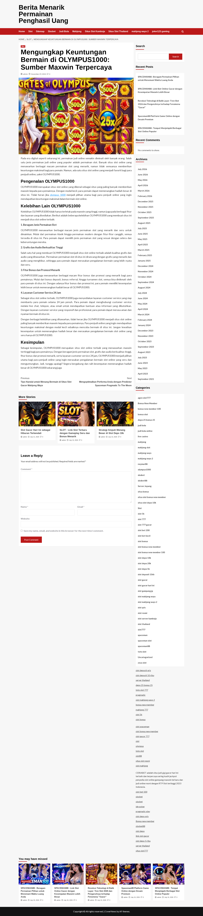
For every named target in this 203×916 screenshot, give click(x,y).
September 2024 (146, 282)
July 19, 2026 (73, 440)
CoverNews (110, 911)
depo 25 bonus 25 (146, 420)
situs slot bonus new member (152, 497)
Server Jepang (144, 486)
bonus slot (143, 414)
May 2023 (142, 368)
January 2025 (144, 260)
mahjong (142, 442)
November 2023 (145, 336)
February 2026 (145, 196)
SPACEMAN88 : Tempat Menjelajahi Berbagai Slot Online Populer (159, 130)
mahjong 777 (142, 709)
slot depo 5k (144, 569)
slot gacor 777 (142, 736)
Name (24, 506)
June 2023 (143, 363)
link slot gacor (142, 836)
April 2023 (143, 373)
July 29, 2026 (34, 900)
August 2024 (144, 287)
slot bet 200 (144, 530)
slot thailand (144, 624)
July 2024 (142, 293)
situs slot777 (142, 850)
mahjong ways (144, 453)
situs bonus (143, 491)
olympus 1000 (57, 194)
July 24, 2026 (101, 900)
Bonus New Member (147, 403)
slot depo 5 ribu (143, 841)
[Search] (182, 31)
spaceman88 (144, 646)
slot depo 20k (144, 563)
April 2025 (143, 244)
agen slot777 (144, 398)
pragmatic (141, 695)
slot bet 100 (141, 791)
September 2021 (146, 379)
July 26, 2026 (68, 900)
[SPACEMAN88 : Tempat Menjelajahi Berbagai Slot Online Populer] (168, 874)
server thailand (143, 680)
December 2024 (145, 266)
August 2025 (144, 223)
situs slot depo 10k (147, 502)
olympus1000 (144, 469)
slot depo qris (142, 816)
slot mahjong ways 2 (147, 602)
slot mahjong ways (146, 596)
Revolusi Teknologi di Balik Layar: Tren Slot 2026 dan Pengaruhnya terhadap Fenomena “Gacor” (159, 104)
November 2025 (145, 207)
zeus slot (142, 662)
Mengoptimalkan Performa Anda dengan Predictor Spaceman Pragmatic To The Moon (105, 381)
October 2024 (144, 277)
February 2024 (145, 320)
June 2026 (143, 174)
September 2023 (146, 346)
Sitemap (40, 31)
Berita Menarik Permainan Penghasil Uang (43, 14)
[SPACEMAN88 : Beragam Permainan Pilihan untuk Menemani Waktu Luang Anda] (34, 874)
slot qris (142, 607)
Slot (30, 31)
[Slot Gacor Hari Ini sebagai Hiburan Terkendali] (37, 414)
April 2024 (143, 309)
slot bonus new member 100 (151, 552)
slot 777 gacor (145, 524)
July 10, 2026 (112, 437)
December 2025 (145, 201)
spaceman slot (145, 640)
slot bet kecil (144, 536)
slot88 (139, 756)
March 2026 (143, 190)
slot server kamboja (147, 618)
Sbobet (52, 31)
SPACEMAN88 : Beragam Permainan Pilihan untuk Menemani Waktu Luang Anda (158, 78)
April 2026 (143, 185)
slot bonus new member (149, 547)
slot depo (140, 831)
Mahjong (76, 31)
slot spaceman (142, 726)
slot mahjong (142, 765)
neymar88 (142, 464)
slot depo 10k (144, 558)
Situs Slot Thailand (118, 31)
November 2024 (145, 271)
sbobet (141, 475)
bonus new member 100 (149, 409)
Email (80, 506)
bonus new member (145, 704)
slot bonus (143, 541)
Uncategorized (145, 657)
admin (25, 74)
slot (137, 741)
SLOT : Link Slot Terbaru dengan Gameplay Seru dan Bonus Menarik (75, 433)
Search (140, 46)
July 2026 (142, 169)
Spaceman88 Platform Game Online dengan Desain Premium (159, 118)
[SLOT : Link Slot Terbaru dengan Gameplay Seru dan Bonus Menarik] (76, 414)
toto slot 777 (142, 690)
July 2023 (142, 357)
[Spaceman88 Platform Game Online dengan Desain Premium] (135, 874)
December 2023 (145, 330)
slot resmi (142, 613)
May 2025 (142, 239)
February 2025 (145, 255)
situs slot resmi (143, 761)
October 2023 (144, 341)
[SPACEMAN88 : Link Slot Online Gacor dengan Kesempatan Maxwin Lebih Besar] (68, 874)
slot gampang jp (145, 591)
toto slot (142, 651)
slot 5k (141, 513)
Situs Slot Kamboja (95, 31)
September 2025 (146, 217)
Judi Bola (64, 31)
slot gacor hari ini (146, 585)
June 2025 (143, 233)
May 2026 (142, 180)
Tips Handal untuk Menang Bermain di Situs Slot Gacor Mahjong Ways (46, 381)
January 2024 (144, 325)
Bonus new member (145, 821)
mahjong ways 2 (140, 31)
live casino (143, 436)
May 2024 (142, 303)
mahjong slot (144, 447)
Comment (26, 469)
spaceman (142, 635)
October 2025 (144, 212)
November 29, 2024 (38, 74)
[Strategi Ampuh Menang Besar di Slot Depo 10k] (115, 414)
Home (22, 31)
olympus (140, 746)
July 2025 (142, 228)
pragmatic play (143, 811)
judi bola (142, 425)
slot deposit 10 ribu (145, 675)
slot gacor (142, 580)
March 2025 (143, 250)
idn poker (140, 806)
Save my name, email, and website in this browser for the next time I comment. (64, 530)
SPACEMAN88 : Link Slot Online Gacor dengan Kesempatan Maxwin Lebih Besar (160, 90)
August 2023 (144, 352)
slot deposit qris (143, 670)
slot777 (141, 629)
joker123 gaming (160, 31)
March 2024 (143, 314)
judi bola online (145, 431)
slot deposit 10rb (146, 574)
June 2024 (143, 298)
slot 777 (142, 519)
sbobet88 (142, 480)
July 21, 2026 (34, 437)
